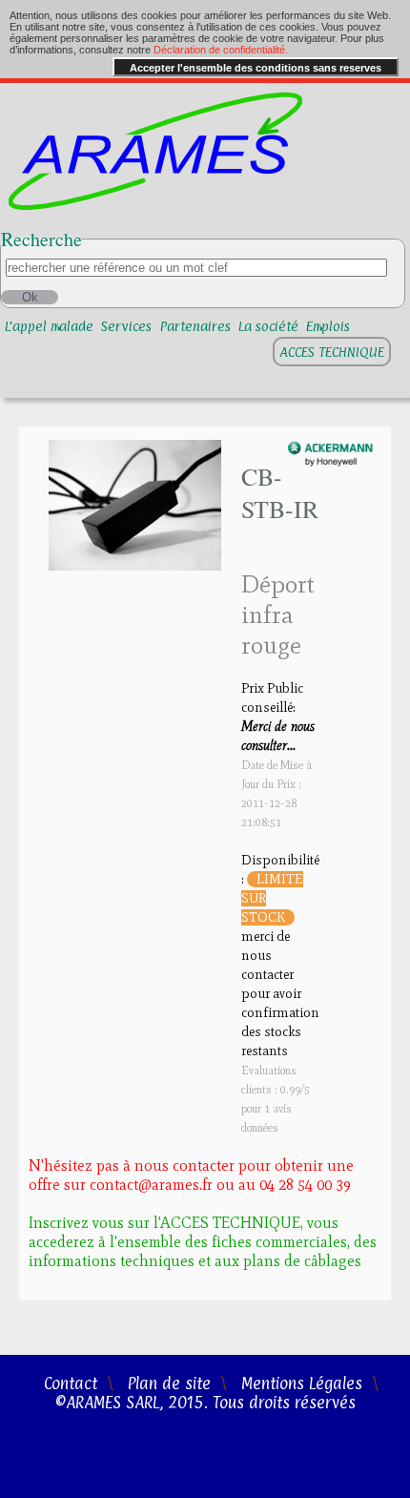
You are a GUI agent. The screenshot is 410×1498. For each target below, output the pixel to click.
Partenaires (195, 326)
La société (268, 326)
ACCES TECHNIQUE (331, 351)
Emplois (328, 326)
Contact (70, 1383)
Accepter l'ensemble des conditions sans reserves (255, 67)
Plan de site (169, 1383)
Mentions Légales (301, 1383)
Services (126, 326)
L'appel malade (49, 326)
